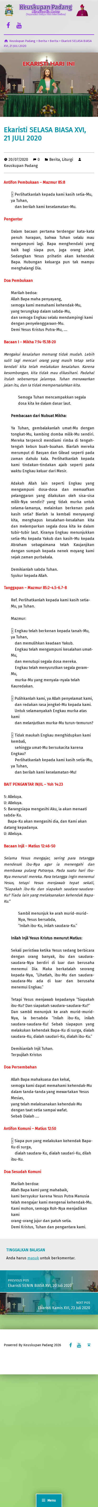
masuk (33, 1258)
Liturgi (67, 159)
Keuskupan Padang (21, 165)
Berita (54, 159)
